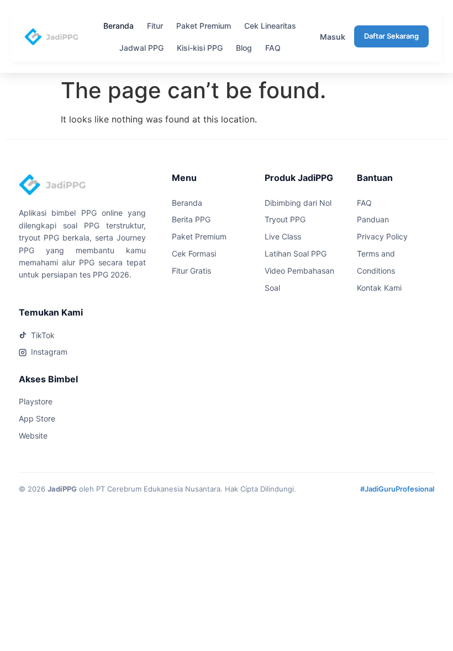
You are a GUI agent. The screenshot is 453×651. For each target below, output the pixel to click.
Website (33, 435)
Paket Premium (203, 25)
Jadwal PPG (141, 47)
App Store (37, 418)
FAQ (273, 47)
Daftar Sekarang (391, 35)
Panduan (373, 219)
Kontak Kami (379, 287)
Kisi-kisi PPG (200, 47)
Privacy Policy (382, 236)
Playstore (35, 401)
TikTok (43, 335)
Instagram (49, 351)
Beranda (118, 25)
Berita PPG (191, 219)
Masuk (332, 36)
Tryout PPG (285, 219)
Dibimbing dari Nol (298, 202)
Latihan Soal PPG (295, 253)
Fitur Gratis (191, 270)
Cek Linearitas (270, 25)
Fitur (155, 25)
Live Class (283, 236)
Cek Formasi (194, 253)
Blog (244, 47)
